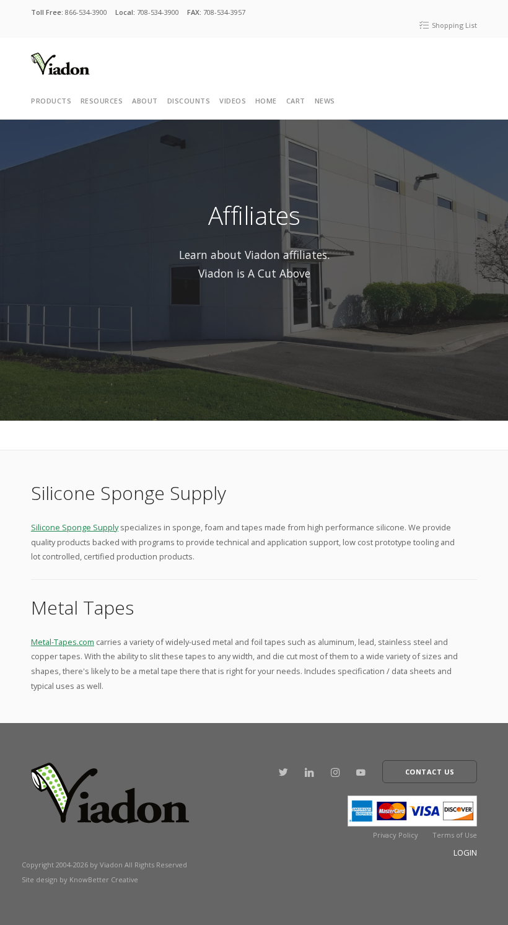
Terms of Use (454, 835)
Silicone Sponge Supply (74, 527)
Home (266, 100)
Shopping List (453, 25)
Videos (232, 100)
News (325, 100)
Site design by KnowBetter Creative (80, 879)
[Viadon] (60, 63)
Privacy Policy (395, 835)
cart (295, 100)
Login (465, 852)
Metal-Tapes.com (62, 641)
